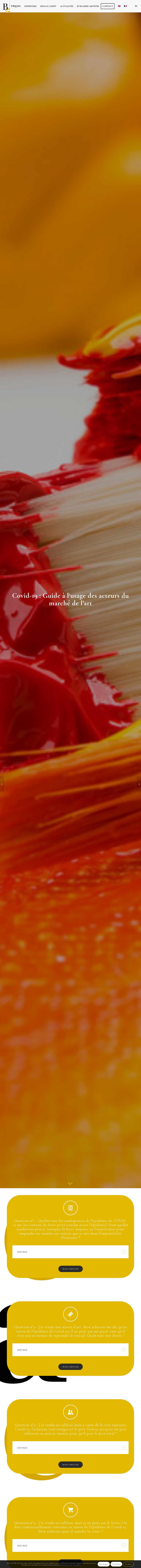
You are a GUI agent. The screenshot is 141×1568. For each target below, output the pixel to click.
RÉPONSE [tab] (22, 1252)
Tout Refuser (116, 1564)
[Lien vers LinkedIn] (136, 6)
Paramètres (128, 1564)
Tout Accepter (103, 1564)
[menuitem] (15, 6)
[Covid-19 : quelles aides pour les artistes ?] (2, 784)
